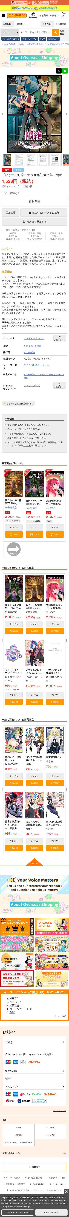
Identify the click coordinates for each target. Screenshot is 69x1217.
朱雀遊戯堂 (11, 507)
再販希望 (34, 201)
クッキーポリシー (59, 1184)
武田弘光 (14, 1005)
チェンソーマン (29, 38)
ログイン (54, 15)
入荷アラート (59, 339)
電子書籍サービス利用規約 (15, 1184)
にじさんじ (53, 38)
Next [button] (67, 114)
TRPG (50, 521)
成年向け (21, 23)
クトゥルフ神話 (13, 520)
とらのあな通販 (8, 43)
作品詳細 (14, 631)
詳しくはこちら (59, 1110)
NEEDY (14, 998)
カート (16, 534)
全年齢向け (8, 23)
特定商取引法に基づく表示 (19, 1190)
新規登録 (43, 15)
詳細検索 (62, 32)
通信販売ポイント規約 (57, 1178)
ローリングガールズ (21, 1009)
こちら (32, 424)
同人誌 (21, 43)
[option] (34, 114)
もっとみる (60, 1016)
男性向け (48, 23)
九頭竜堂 (50, 507)
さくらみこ (16, 1002)
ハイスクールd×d (11, 38)
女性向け (62, 23)
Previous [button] (2, 114)
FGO (42, 38)
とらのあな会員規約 (34, 1178)
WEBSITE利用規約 (13, 1178)
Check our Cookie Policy (18, 1212)
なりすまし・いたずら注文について (49, 1190)
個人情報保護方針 (39, 1184)
